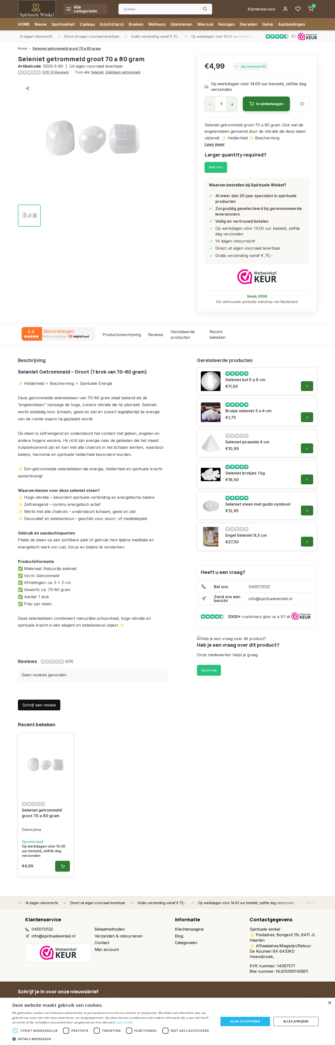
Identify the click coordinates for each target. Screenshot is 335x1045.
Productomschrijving (122, 334)
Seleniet (97, 72)
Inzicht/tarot (112, 24)
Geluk (267, 24)
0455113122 (259, 586)
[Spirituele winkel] (37, 9)
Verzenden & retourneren (118, 936)
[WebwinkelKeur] (257, 277)
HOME (24, 24)
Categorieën (186, 942)
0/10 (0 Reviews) (55, 72)
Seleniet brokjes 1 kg (245, 473)
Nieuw (41, 24)
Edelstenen (181, 24)
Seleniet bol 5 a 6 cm (245, 379)
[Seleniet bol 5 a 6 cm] (210, 381)
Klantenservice (261, 9)
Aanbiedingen (291, 24)
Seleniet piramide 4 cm (247, 441)
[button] (112, 1038)
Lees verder (124, 1022)
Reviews (155, 334)
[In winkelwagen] (62, 866)
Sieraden (248, 24)
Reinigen (226, 24)
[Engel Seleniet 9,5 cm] (210, 537)
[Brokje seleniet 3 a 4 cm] (210, 412)
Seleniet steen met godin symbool (257, 504)
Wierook (205, 24)
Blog (179, 936)
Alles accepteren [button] (245, 1021)
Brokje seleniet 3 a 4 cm (248, 410)
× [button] (329, 1003)
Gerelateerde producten (183, 334)
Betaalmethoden (110, 929)
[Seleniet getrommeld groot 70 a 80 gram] (46, 765)
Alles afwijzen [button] (296, 1021)
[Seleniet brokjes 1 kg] (210, 474)
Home (22, 48)
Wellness (157, 24)
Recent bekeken (217, 334)
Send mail (209, 670)
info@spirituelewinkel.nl (270, 598)
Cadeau (87, 24)
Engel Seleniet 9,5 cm (246, 535)
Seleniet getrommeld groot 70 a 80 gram (66, 48)
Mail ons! (216, 167)
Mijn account (107, 949)
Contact (102, 942)
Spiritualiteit (63, 24)
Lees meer (215, 144)
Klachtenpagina (189, 929)
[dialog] (167, 1021)
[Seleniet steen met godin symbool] (210, 505)
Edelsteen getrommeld (123, 72)
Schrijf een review (39, 705)
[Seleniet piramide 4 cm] (210, 443)
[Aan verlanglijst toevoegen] (66, 740)
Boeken (136, 24)
